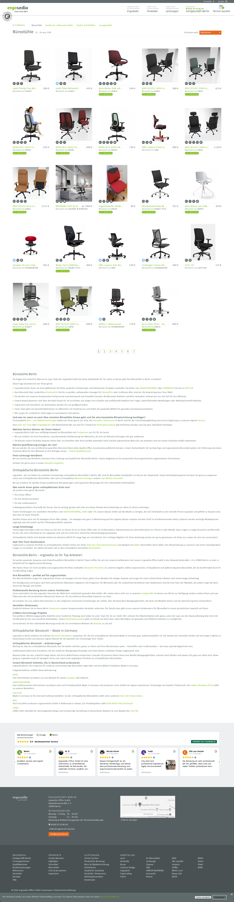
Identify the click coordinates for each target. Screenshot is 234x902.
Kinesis (149, 877)
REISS (174, 877)
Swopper (71, 678)
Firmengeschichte (21, 861)
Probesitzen (83, 432)
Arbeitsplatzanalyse (106, 425)
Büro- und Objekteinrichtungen (42, 420)
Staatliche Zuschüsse (94, 871)
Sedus (200, 861)
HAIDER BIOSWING (148, 388)
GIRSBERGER (169, 388)
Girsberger (151, 861)
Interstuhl (17, 693)
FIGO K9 (134, 711)
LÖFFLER (189, 388)
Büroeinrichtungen (84, 478)
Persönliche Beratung (94, 861)
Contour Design (127, 867)
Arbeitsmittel (52, 392)
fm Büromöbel (153, 858)
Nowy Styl (177, 874)
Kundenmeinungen (21, 867)
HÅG (95, 512)
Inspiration (54, 874)
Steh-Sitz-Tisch (24, 425)
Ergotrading (126, 874)
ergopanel (125, 871)
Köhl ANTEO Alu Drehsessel (120, 703)
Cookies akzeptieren (203, 897)
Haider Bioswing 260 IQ (202, 685)
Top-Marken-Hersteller (112, 478)
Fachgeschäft (147, 593)
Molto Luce (177, 871)
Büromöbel (54, 867)
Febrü (123, 877)
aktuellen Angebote (54, 463)
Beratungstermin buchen (63, 829)
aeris (122, 858)
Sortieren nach (191, 32)
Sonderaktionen (56, 858)
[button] (41, 735)
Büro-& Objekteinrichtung (96, 864)
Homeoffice (107, 392)
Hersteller (207, 1)
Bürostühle (37, 25)
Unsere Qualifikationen (80, 451)
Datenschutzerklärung (65, 890)
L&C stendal (177, 861)
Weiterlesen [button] (63, 772)
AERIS (85, 512)
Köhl (15, 700)
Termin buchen (221, 11)
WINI (136, 545)
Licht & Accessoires (57, 871)
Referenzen (18, 871)
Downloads (89, 880)
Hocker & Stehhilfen (86, 25)
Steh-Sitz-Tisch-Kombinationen (102, 545)
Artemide (124, 861)
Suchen (221, 1)
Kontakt (98, 624)
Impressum (47, 890)
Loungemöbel (105, 25)
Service (201, 420)
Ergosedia (17, 9)
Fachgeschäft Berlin (197, 9)
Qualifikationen (20, 864)
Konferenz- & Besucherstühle (59, 25)
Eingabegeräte (44, 425)
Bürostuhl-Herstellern (61, 636)
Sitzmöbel (19, 25)
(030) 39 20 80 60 (59, 825)
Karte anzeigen (147, 807)
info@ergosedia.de (59, 834)
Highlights (53, 861)
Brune (123, 864)
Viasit (200, 864)
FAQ (14, 880)
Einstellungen (219, 897)
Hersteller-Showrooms (104, 420)
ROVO (200, 858)
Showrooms (55, 608)
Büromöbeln (94, 548)
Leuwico (176, 864)
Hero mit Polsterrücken (131, 696)
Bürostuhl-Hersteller (94, 568)
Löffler (16, 708)
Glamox (149, 864)
